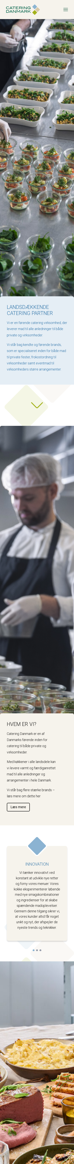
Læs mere (18, 807)
